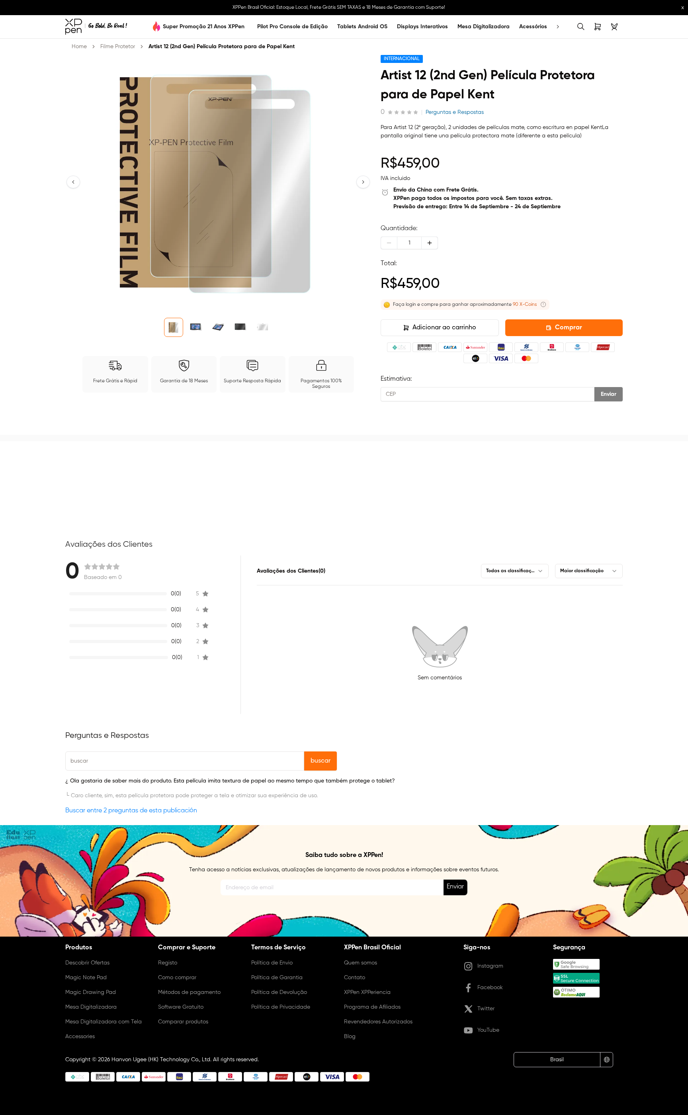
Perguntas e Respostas (455, 112)
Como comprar (177, 977)
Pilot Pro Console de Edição (292, 26)
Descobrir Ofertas (87, 963)
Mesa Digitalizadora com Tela (103, 1022)
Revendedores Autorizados (378, 1022)
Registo (167, 963)
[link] (96, 27)
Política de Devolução (279, 992)
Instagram (490, 966)
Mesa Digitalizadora (483, 26)
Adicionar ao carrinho (444, 328)
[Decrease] (389, 243)
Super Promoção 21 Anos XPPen (203, 26)
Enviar (608, 394)
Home (79, 46)
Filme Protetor (117, 46)
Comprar (568, 328)
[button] (73, 182)
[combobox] (515, 571)
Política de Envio (272, 963)
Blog (350, 1036)
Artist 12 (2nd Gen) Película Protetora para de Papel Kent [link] (222, 46)
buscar (320, 761)
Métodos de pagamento (189, 992)
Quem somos (360, 963)
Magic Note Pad (86, 977)
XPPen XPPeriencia (367, 992)
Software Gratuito (180, 1007)
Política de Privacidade (280, 1007)
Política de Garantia (277, 977)
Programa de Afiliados (372, 1007)
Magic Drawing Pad (90, 992)
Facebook (490, 987)
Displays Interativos (422, 26)
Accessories (80, 1036)
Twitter (485, 1008)
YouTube (488, 1030)
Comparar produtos (183, 1022)
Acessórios (533, 26)
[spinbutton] (409, 243)
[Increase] (429, 243)
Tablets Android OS (362, 26)
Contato (354, 977)
